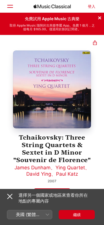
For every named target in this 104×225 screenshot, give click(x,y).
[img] (52, 6)
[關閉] (99, 17)
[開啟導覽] (9, 6)
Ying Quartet (70, 167)
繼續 (77, 214)
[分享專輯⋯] (95, 43)
